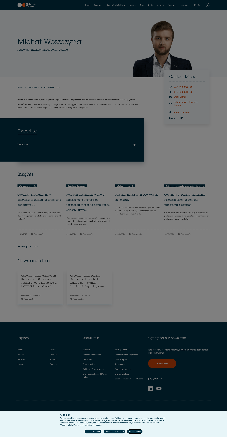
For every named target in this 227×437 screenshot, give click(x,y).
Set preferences (135, 431)
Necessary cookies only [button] (114, 431)
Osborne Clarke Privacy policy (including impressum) (81, 425)
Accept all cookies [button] (93, 431)
